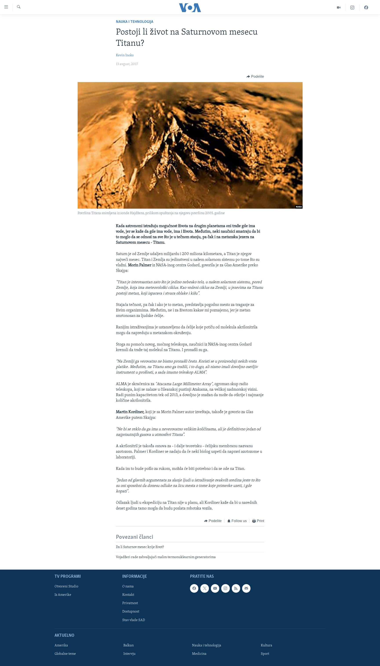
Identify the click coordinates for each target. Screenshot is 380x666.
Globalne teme (65, 654)
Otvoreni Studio (66, 586)
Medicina (199, 654)
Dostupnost (130, 611)
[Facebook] (366, 7)
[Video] (338, 7)
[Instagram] (352, 7)
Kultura (266, 645)
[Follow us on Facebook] (194, 588)
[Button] (255, 76)
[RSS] (236, 588)
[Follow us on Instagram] (225, 588)
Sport (265, 654)
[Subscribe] (246, 588)
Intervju (129, 654)
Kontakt (128, 595)
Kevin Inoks (125, 55)
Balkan (128, 645)
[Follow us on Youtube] (215, 588)
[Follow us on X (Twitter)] (204, 588)
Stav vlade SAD (133, 620)
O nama (128, 586)
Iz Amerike (63, 595)
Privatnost (130, 603)
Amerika (61, 645)
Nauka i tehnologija (134, 22)
